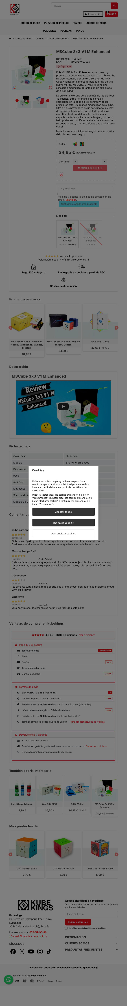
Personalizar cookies (63, 533)
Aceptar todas (63, 512)
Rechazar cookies (63, 522)
